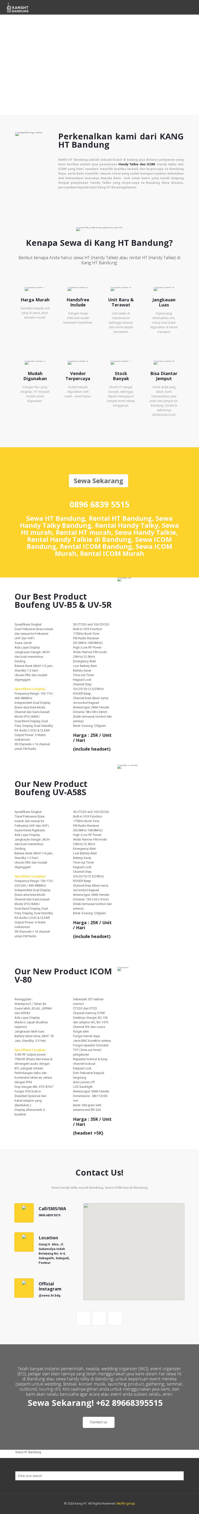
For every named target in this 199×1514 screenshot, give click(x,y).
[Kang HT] (17, 7)
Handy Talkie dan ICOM (136, 164)
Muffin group (126, 1503)
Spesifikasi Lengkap (30, 689)
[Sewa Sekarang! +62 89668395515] (99, 1411)
